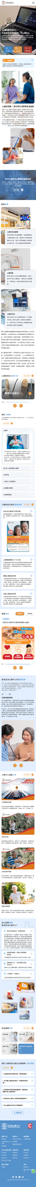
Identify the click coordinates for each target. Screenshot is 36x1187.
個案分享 (15, 1158)
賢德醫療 (15, 1141)
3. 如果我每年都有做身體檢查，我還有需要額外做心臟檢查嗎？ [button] (15, 1091)
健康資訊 (15, 1152)
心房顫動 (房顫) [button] (8, 488)
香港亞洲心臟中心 (17, 1139)
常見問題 (26, 1155)
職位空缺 (26, 1167)
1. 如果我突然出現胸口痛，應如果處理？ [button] (15, 1074)
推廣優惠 (4, 1146)
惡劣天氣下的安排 (6, 1160)
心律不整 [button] (6, 475)
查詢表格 (26, 1158)
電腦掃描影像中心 (17, 1144)
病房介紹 (4, 1158)
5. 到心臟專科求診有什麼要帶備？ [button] (13, 1105)
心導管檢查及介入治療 (6, 1142)
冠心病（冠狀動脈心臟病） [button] (11, 468)
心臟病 (3, 1167)
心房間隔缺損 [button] (7, 495)
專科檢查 (4, 1139)
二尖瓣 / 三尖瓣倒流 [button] (9, 481)
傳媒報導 (15, 1155)
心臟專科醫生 (27, 1139)
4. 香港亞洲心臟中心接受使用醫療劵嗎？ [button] (15, 1098)
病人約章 (4, 1155)
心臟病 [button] (5, 430)
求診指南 (4, 1152)
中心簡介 (26, 1152)
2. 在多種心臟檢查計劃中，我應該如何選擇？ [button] (15, 1082)
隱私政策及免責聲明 (28, 1170)
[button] (32, 60)
